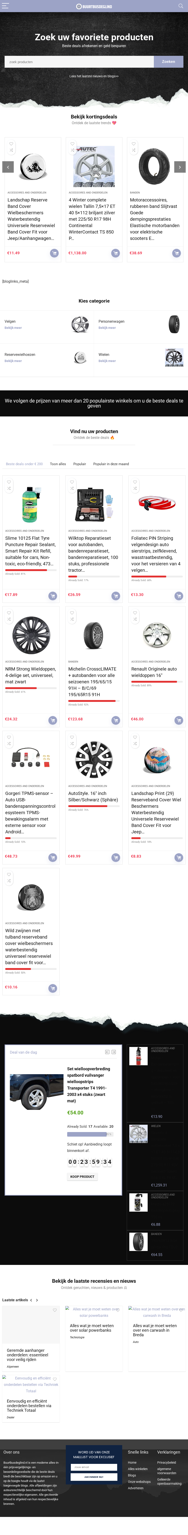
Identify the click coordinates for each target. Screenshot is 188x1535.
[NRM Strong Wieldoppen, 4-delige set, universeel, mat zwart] (31, 635)
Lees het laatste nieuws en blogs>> (94, 76)
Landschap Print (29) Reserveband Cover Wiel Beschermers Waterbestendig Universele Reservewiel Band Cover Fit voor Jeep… (156, 813)
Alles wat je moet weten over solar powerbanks (92, 1328)
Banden (75, 192)
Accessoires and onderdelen (28, 192)
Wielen (155, 1126)
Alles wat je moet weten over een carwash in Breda (155, 1330)
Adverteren (136, 1488)
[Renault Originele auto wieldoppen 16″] (157, 635)
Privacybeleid (166, 1462)
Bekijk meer (13, 328)
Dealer (10, 1417)
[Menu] (5, 6)
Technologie (77, 1337)
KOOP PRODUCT (55, 253)
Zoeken (168, 62)
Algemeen (13, 1366)
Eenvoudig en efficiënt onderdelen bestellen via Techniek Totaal (29, 1406)
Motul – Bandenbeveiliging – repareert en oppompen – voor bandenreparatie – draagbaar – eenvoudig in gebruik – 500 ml (165, 1083)
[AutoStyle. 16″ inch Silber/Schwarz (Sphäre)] (94, 760)
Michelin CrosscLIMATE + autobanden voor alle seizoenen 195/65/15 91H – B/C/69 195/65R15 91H (92, 681)
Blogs (132, 1475)
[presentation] (8, 167)
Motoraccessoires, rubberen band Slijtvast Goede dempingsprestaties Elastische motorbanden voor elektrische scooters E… (95, 219)
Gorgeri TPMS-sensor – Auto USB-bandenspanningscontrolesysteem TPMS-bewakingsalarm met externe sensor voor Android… (30, 813)
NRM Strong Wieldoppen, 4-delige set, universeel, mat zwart (30, 675)
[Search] (180, 6)
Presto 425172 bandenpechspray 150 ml (165, 1210)
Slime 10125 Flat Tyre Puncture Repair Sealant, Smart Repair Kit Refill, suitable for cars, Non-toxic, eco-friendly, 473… (30, 550)
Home (132, 1462)
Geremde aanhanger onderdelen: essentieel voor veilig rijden (27, 1355)
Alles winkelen (138, 1469)
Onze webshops (139, 1482)
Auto (136, 1342)
